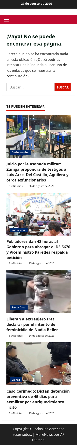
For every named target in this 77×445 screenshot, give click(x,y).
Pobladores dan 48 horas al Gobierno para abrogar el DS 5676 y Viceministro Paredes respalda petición (38, 249)
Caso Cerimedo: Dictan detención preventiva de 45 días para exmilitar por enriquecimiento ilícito (38, 399)
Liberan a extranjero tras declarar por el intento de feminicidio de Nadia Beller (32, 324)
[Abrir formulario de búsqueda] (73, 19)
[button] (6, 19)
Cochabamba (20, 152)
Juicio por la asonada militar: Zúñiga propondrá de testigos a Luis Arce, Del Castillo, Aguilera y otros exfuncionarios (37, 172)
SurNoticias (16, 186)
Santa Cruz (18, 230)
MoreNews (44, 434)
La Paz (16, 379)
